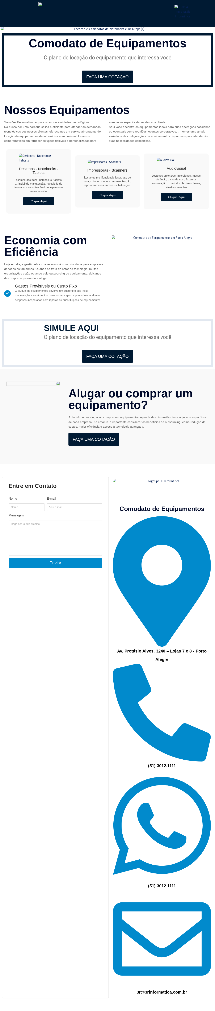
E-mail (51, 498)
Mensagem (16, 515)
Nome (13, 498)
